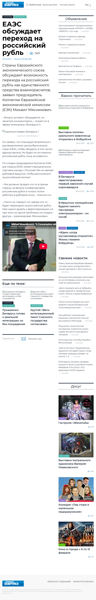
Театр (62, 418)
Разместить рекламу (83, 582)
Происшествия (49, 5)
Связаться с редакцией (59, 582)
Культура (63, 128)
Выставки (64, 456)
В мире (63, 198)
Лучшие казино (67, 5)
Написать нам (35, 339)
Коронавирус (66, 172)
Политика (8, 17)
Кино (62, 545)
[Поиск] (27, 5)
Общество (79, 172)
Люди (62, 228)
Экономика (20, 17)
